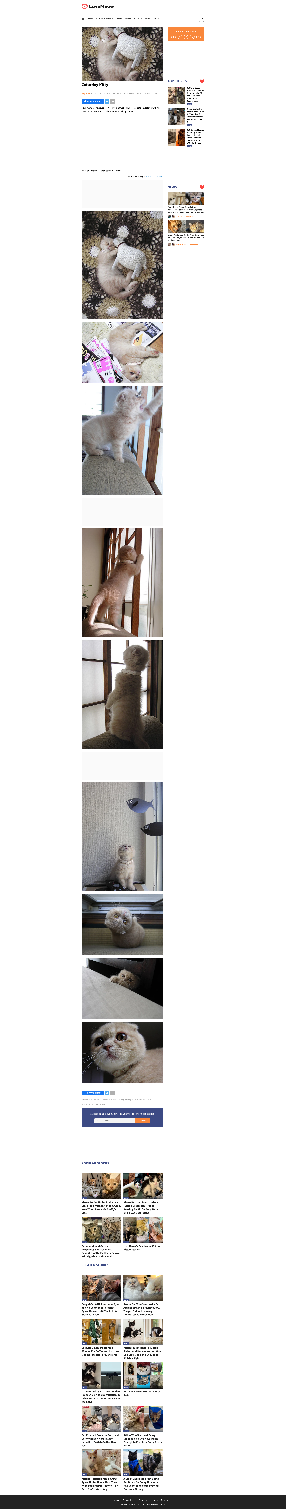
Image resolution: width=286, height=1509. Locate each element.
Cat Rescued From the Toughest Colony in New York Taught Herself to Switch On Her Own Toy (100, 1440)
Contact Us (143, 1500)
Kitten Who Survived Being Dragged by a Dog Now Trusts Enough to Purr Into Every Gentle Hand (143, 1440)
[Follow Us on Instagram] (186, 37)
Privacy (155, 1500)
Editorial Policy (129, 1500)
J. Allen (179, 216)
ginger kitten (87, 1104)
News (147, 19)
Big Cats (156, 19)
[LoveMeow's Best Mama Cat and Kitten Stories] (143, 1230)
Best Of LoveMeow (104, 19)
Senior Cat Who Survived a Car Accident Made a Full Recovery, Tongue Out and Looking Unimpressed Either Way (141, 1309)
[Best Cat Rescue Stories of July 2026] (143, 1375)
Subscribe (142, 1120)
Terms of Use (166, 1500)
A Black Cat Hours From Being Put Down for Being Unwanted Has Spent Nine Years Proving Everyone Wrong (141, 1484)
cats (149, 1100)
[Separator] (112, 101)
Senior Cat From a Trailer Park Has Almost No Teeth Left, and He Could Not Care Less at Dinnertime (186, 238)
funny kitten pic (126, 1100)
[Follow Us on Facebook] (173, 37)
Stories (90, 19)
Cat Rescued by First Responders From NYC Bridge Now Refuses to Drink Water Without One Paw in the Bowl (101, 1397)
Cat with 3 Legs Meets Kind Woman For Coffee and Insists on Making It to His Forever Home (101, 1351)
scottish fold (87, 1100)
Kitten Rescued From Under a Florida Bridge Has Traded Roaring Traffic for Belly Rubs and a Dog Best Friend (140, 1208)
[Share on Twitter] (107, 101)
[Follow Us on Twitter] (180, 37)
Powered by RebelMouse (201, 21)
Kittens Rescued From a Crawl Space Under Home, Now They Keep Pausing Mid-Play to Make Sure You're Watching (100, 1484)
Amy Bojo (86, 93)
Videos (128, 19)
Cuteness (138, 19)
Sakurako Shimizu (154, 176)
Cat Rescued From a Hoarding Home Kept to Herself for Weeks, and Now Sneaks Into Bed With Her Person (195, 136)
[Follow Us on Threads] (198, 37)
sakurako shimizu (109, 1100)
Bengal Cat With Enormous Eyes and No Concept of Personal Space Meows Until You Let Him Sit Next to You (100, 1309)
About (117, 1500)
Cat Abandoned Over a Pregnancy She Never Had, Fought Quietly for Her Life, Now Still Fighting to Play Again (101, 1251)
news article (100, 1104)
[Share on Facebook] (93, 101)
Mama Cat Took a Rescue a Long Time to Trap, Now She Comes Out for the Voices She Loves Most (195, 115)
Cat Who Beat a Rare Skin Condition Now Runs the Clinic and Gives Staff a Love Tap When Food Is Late (195, 94)
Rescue (119, 19)
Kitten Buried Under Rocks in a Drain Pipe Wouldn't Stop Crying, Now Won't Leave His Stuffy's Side (101, 1208)
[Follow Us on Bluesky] (192, 37)
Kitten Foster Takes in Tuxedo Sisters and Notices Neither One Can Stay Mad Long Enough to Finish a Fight (142, 1353)
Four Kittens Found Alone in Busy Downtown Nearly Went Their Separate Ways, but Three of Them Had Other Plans (186, 210)
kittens (97, 1100)
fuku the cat (140, 1100)
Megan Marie (181, 244)
